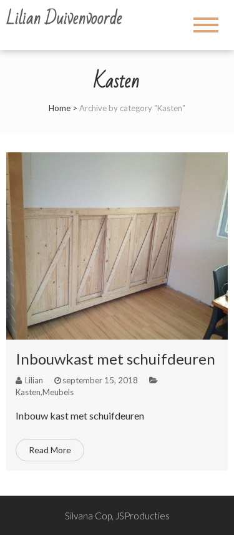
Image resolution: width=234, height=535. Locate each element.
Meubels (58, 392)
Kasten (28, 392)
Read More (50, 449)
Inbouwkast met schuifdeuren (115, 359)
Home (60, 108)
